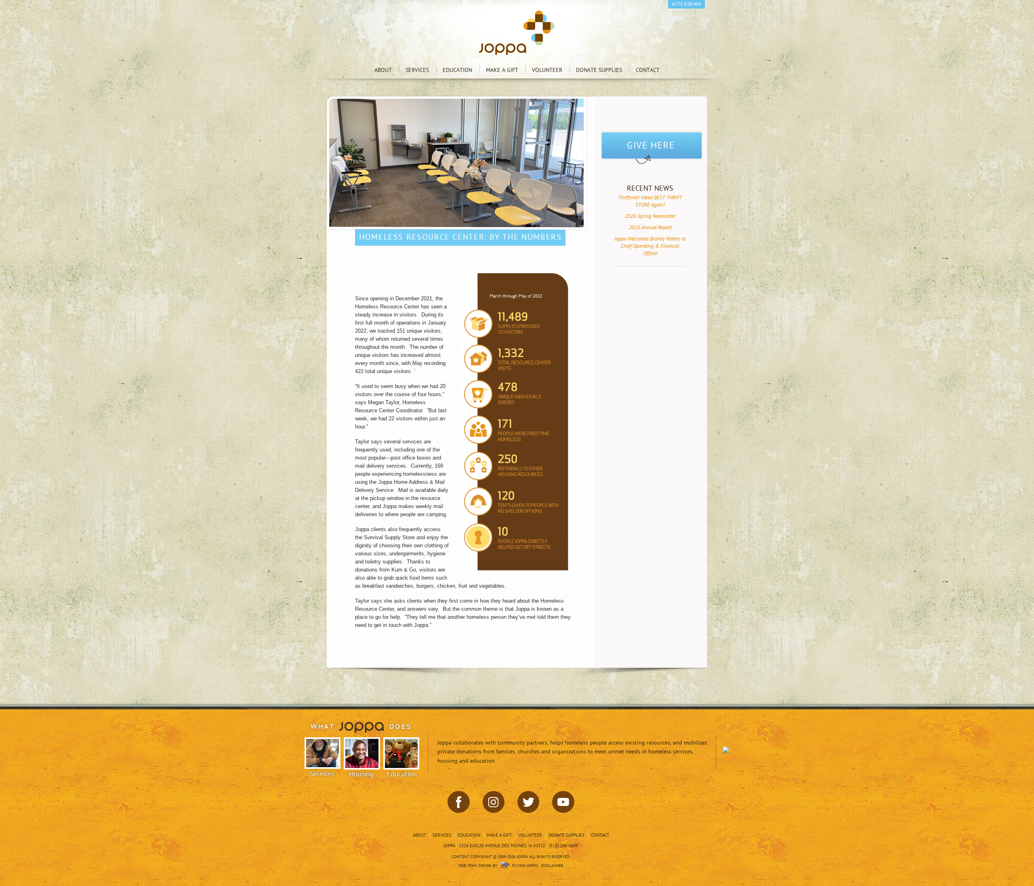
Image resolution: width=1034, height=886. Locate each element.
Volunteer (547, 70)
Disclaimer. (552, 865)
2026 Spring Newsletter (650, 216)
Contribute (651, 148)
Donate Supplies (599, 70)
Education (457, 70)
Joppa (517, 33)
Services (417, 70)
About (383, 70)
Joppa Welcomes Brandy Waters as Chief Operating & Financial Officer (650, 246)
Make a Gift (502, 70)
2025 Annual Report (650, 227)
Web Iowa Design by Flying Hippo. (498, 865)
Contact (648, 70)
